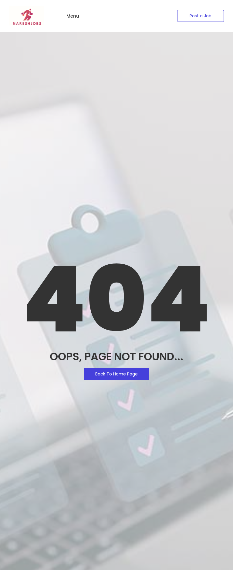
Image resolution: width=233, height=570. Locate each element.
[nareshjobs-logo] (26, 15)
